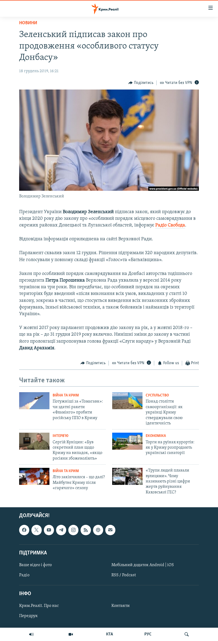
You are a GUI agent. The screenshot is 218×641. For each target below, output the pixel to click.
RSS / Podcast (123, 575)
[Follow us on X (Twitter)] (36, 530)
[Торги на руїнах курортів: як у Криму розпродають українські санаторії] (127, 441)
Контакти (120, 606)
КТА (109, 634)
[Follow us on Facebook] (24, 530)
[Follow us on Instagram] (73, 530)
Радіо (24, 575)
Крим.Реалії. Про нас (39, 606)
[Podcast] (98, 530)
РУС (148, 634)
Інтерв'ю (60, 436)
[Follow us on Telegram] (61, 530)
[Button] (140, 82)
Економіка (156, 436)
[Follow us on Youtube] (49, 530)
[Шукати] (187, 634)
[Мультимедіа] (71, 634)
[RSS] (86, 530)
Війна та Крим (66, 395)
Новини (28, 23)
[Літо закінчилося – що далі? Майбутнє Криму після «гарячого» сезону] (34, 476)
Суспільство (157, 395)
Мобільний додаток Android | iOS (142, 565)
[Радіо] (31, 634)
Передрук (28, 616)
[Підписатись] (110, 530)
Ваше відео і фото (35, 565)
